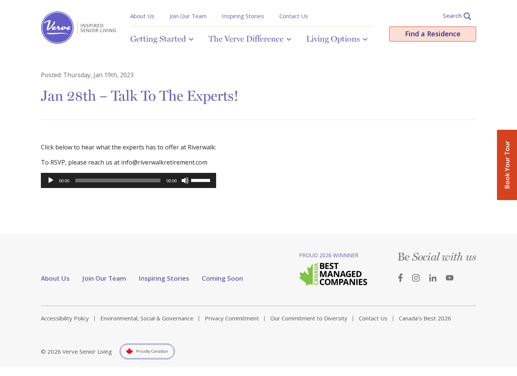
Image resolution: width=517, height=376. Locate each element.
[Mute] (185, 180)
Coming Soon (222, 278)
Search (452, 15)
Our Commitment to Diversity (308, 318)
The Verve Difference (246, 39)
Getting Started (158, 39)
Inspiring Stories (243, 16)
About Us (142, 16)
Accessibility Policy (65, 318)
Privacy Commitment (232, 318)
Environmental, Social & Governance (146, 318)
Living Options (333, 39)
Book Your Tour (507, 165)
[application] (128, 180)
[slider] (201, 179)
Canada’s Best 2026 (425, 318)
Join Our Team (188, 16)
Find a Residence (433, 33)
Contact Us (293, 16)
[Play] (51, 180)
